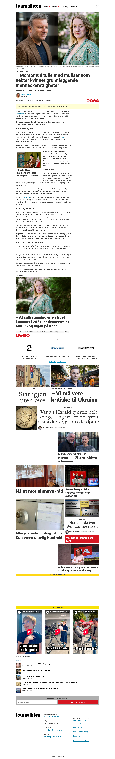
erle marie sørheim (29, 331)
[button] (18, 339)
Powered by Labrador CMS (57, 756)
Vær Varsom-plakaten (80, 721)
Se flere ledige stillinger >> (57, 362)
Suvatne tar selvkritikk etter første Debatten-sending (40, 689)
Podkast (54, 7)
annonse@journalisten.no (52, 737)
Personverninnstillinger (81, 741)
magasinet (63, 137)
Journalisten (25, 197)
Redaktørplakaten (81, 723)
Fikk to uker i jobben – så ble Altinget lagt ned (37, 664)
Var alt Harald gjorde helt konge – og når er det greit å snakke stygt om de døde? (50, 682)
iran (66, 331)
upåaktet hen (20, 114)
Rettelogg (76, 736)
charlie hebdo (41, 331)
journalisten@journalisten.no (53, 730)
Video (46, 7)
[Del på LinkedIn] (91, 100)
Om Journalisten (79, 727)
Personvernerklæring (80, 732)
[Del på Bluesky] (97, 100)
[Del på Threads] (94, 100)
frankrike (19, 331)
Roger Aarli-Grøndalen (51, 716)
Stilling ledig (64, 7)
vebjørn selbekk (52, 331)
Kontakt (74, 7)
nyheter (61, 331)
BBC (51, 114)
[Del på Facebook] (88, 100)
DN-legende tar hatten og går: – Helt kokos (36, 670)
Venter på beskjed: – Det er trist (33, 676)
